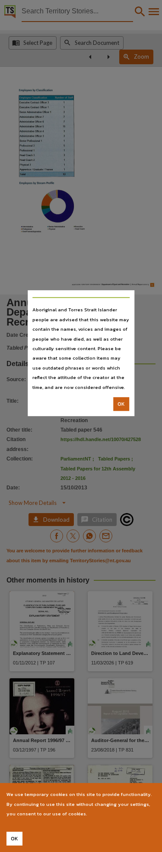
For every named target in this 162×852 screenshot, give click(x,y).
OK (121, 404)
